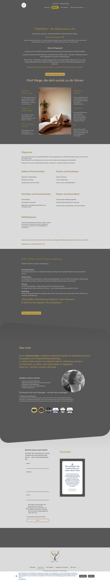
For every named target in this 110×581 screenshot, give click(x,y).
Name (28, 463)
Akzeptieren (72, 490)
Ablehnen (91, 576)
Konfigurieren (22, 579)
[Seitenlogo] (23, 5)
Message (28, 472)
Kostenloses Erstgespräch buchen (55, 74)
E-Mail (28, 495)
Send (37, 520)
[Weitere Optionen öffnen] (86, 7)
